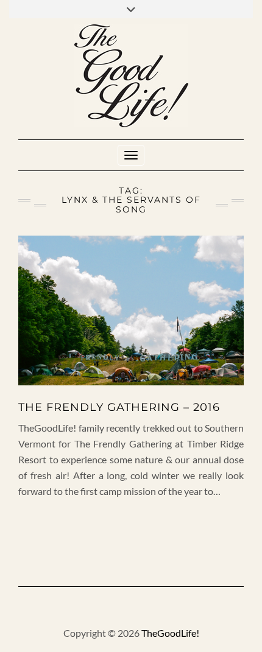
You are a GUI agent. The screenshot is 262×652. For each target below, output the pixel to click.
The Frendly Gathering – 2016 (119, 407)
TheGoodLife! (170, 633)
